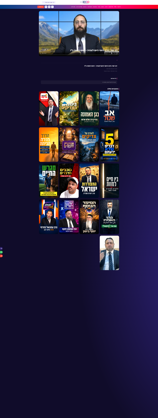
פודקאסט (111, 6)
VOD (115, 6)
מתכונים (95, 6)
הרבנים (85, 6)
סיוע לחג (73, 6)
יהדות (106, 6)
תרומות (41, 6)
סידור (99, 6)
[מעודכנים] (1, 256)
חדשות (119, 6)
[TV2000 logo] (85, 2)
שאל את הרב (79, 6)
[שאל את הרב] (1, 252)
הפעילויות (90, 6)
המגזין (102, 6)
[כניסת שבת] (46, 7)
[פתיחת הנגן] (1, 248)
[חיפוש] (52, 7)
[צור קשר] (49, 7)
